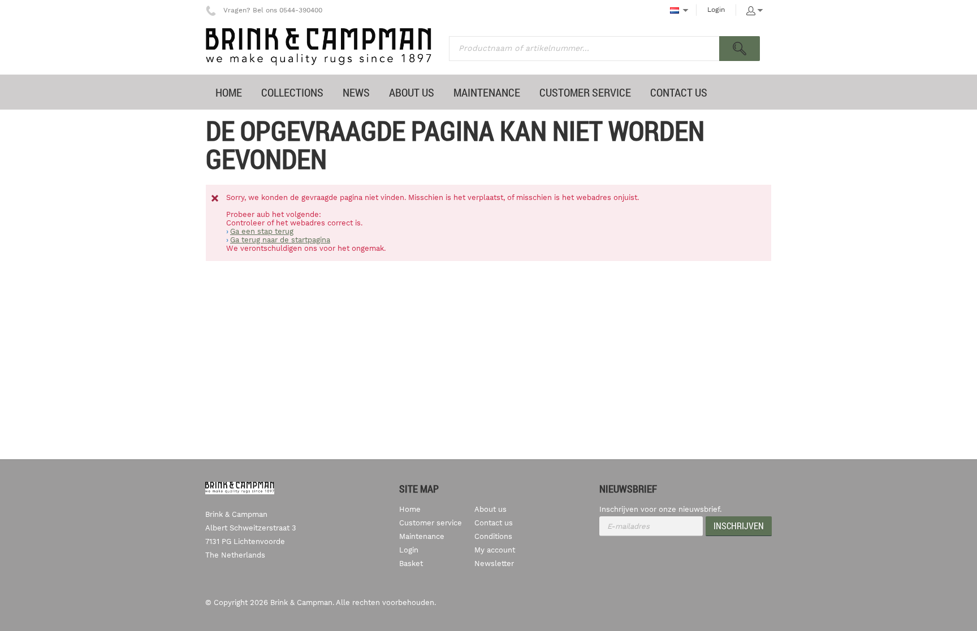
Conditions (493, 536)
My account (494, 550)
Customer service (430, 523)
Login (716, 10)
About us (490, 509)
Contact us (493, 523)
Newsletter (494, 563)
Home (410, 509)
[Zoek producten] (739, 48)
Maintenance (421, 536)
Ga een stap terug (261, 231)
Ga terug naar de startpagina (280, 240)
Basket (411, 563)
